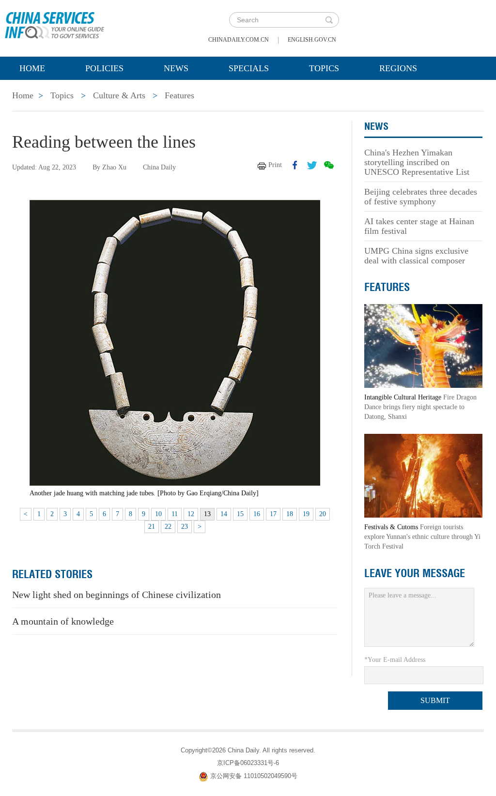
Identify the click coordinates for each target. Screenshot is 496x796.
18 (289, 514)
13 (207, 514)
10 (158, 514)
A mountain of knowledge (63, 621)
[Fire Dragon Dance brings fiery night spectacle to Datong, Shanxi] (423, 345)
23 (184, 526)
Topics (324, 68)
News (176, 68)
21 (151, 526)
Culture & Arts (119, 95)
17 (273, 514)
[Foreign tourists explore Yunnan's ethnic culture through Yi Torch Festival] (423, 475)
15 (240, 514)
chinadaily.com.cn (238, 39)
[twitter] (312, 165)
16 (256, 514)
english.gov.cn (312, 39)
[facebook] (295, 165)
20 (322, 514)
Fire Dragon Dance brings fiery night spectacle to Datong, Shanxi (420, 407)
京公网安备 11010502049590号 (253, 776)
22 (168, 526)
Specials (249, 68)
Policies (104, 68)
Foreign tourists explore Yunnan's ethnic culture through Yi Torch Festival (422, 536)
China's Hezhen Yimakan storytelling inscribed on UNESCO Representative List (416, 162)
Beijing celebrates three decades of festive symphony (420, 196)
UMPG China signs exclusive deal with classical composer (416, 255)
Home (32, 68)
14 (223, 514)
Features (179, 95)
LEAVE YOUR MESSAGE (414, 573)
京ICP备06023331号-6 (248, 762)
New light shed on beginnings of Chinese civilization (116, 594)
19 (306, 514)
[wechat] (329, 165)
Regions (398, 68)
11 (174, 514)
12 (190, 514)
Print (275, 164)
